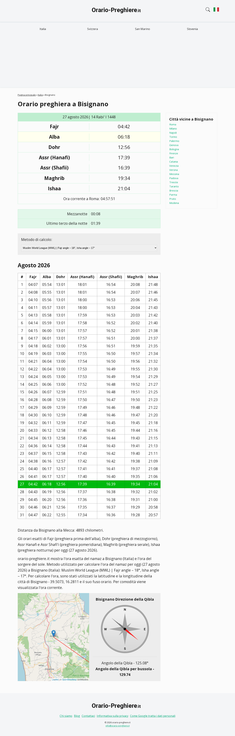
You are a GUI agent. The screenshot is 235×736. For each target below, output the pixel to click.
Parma (173, 194)
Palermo (174, 141)
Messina (174, 174)
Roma (172, 124)
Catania (173, 161)
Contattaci (88, 716)
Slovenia (192, 29)
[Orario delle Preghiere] (117, 11)
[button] (53, 633)
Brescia (173, 190)
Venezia (174, 165)
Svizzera (92, 29)
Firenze (173, 153)
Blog (77, 716)
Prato (172, 198)
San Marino (142, 29)
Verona (173, 170)
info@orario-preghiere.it (118, 725)
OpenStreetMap (69, 679)
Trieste (173, 182)
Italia (43, 29)
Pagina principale (27, 94)
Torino (173, 136)
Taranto (174, 186)
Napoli (173, 132)
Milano (173, 128)
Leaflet (55, 679)
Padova (173, 178)
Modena (174, 203)
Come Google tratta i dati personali (152, 716)
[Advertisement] (117, 61)
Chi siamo (66, 716)
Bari (171, 157)
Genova (173, 145)
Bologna (174, 149)
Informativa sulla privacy (112, 716)
